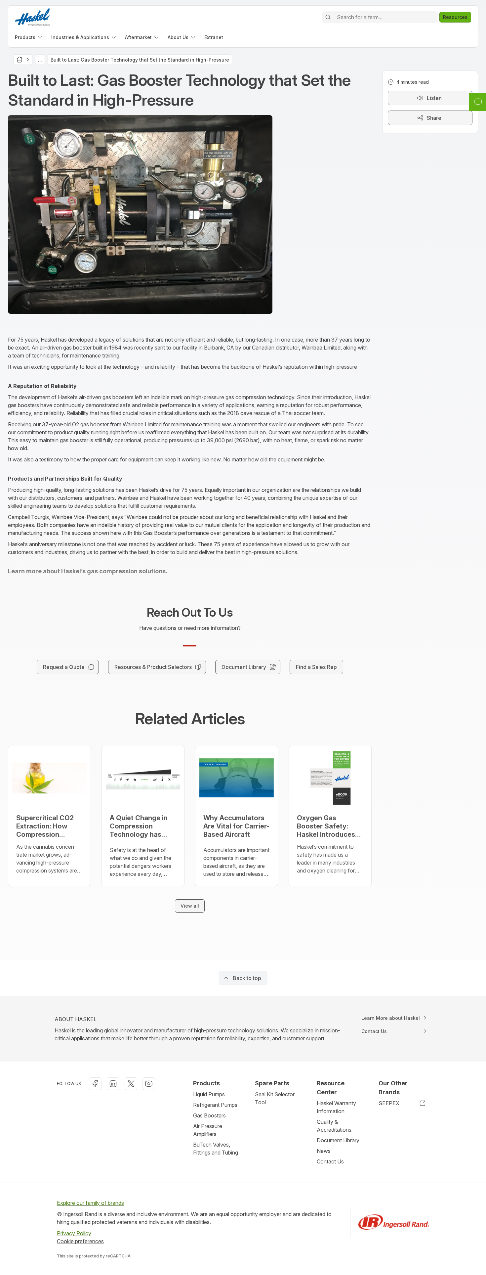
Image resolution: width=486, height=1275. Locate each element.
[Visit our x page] (131, 1083)
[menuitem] (29, 37)
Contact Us (330, 1161)
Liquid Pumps (209, 1094)
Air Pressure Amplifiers (207, 1130)
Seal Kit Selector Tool (275, 1098)
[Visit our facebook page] (95, 1083)
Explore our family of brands (90, 1203)
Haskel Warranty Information (336, 1107)
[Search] (328, 17)
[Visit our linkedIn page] (113, 1083)
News (324, 1151)
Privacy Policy (74, 1233)
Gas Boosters (209, 1115)
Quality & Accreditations (334, 1125)
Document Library (338, 1140)
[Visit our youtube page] (148, 1083)
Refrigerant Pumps (215, 1105)
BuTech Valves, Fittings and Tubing (215, 1148)
